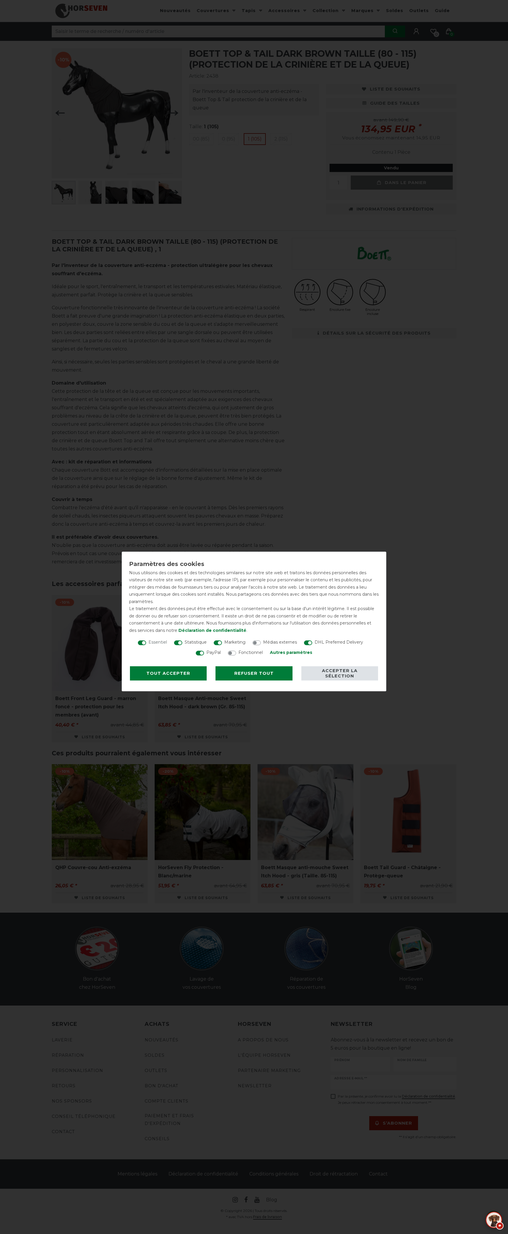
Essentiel (157, 642)
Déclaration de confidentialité (212, 630)
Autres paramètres (291, 652)
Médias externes (280, 642)
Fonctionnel (250, 652)
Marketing (234, 642)
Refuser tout (254, 673)
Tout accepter (168, 673)
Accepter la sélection (339, 673)
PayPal (213, 652)
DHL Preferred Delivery (339, 642)
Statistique (196, 642)
